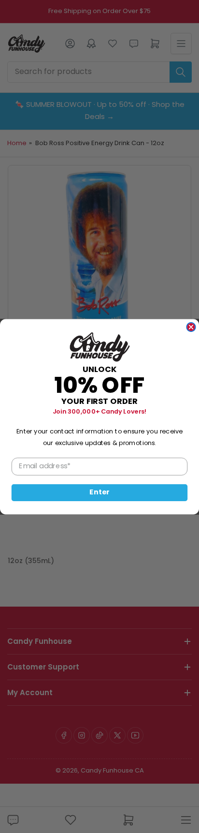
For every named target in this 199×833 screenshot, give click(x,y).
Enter (99, 492)
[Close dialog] (190, 326)
